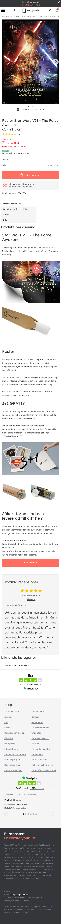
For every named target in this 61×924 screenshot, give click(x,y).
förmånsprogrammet (22, 186)
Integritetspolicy (12, 749)
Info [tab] (5, 220)
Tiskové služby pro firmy (43, 765)
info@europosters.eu (19, 894)
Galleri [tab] (6, 214)
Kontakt (7, 717)
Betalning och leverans (15, 733)
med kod (15, 143)
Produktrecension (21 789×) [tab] (15, 209)
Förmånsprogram (12, 759)
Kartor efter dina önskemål (43, 770)
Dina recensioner (12, 765)
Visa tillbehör (30, 562)
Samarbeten (37, 722)
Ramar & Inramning (13, 770)
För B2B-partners (39, 759)
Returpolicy (9, 743)
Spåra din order (11, 711)
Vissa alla (31, 599)
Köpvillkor (8, 738)
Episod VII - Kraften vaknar (15, 665)
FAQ (6, 722)
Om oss (8, 727)
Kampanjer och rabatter (15, 754)
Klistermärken (37, 711)
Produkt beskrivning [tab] (12, 204)
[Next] (55, 62)
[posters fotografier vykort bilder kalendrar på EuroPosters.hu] (31, 10)
